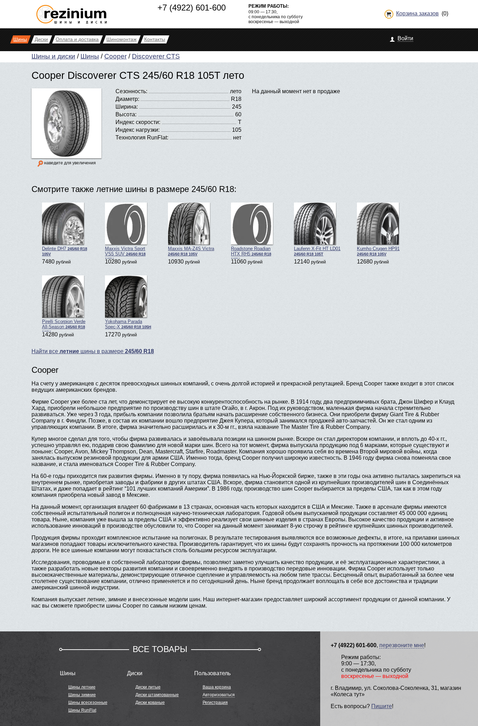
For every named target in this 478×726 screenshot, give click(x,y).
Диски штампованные (157, 694)
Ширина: (126, 107)
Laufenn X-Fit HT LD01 (317, 251)
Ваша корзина (217, 687)
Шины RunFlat (82, 710)
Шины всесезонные (87, 702)
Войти (405, 38)
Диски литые (148, 687)
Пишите (381, 706)
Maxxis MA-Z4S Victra (191, 251)
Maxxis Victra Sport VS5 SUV (125, 252)
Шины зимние (82, 694)
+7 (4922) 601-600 (191, 7)
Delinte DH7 (64, 251)
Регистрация (215, 702)
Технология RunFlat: (141, 138)
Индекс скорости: (137, 122)
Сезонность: (131, 91)
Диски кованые (150, 702)
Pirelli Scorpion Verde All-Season (63, 325)
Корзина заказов (417, 13)
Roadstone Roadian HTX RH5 (251, 252)
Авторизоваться (219, 694)
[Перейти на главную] (71, 11)
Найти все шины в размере (92, 351)
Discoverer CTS (156, 56)
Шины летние (82, 687)
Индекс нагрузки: (137, 130)
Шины (89, 56)
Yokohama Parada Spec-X (128, 324)
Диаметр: (127, 99)
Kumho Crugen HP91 (378, 251)
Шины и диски (53, 56)
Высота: (125, 114)
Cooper (115, 56)
